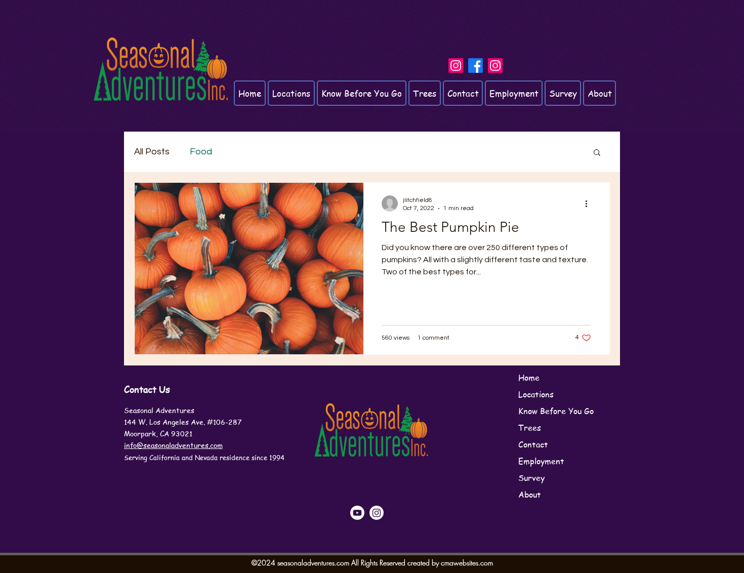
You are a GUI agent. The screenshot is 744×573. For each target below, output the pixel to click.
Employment (541, 461)
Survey (531, 477)
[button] (597, 153)
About (529, 494)
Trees (529, 427)
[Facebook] (475, 65)
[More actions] (590, 203)
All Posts (152, 151)
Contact (533, 444)
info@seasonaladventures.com (173, 445)
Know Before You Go (556, 411)
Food (201, 151)
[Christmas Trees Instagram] (495, 65)
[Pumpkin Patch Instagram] (455, 65)
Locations (536, 394)
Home (529, 377)
